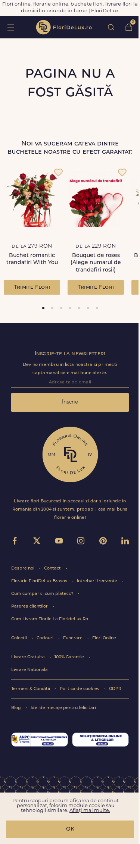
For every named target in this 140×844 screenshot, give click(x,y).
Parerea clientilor (30, 607)
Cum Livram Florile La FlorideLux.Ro (49, 619)
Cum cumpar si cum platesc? (42, 594)
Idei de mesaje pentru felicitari (63, 708)
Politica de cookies (80, 689)
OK (70, 829)
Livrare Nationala (29, 670)
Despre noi (23, 569)
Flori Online (104, 638)
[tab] (43, 308)
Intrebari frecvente (97, 581)
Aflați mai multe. (89, 810)
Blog (16, 708)
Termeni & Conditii (31, 689)
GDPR (115, 689)
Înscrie (70, 402)
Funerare (73, 638)
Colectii (19, 638)
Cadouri (46, 638)
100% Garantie (70, 657)
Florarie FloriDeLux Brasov (39, 581)
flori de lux (64, 27)
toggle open (10, 27)
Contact (53, 569)
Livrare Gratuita (28, 657)
